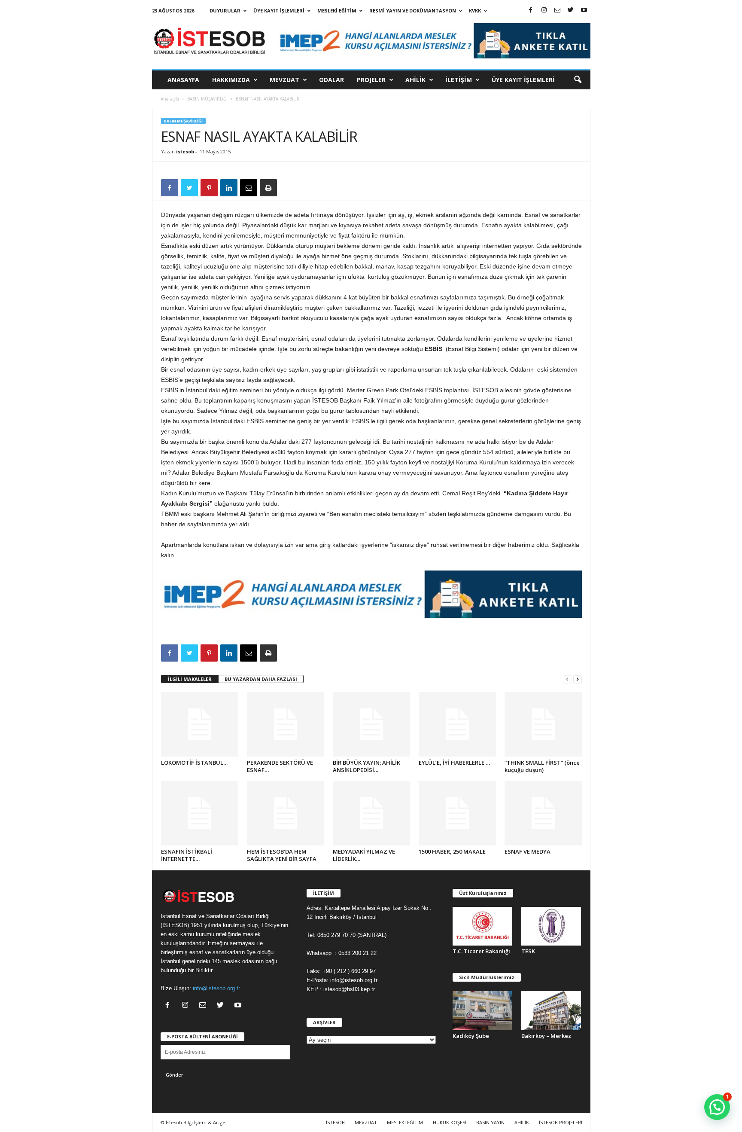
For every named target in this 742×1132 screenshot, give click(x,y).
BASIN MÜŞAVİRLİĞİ (207, 99)
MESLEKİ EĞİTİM (336, 10)
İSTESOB (335, 1122)
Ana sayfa (170, 99)
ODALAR (331, 80)
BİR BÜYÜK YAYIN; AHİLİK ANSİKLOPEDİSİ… (366, 766)
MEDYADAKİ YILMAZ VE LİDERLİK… (364, 855)
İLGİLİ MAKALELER (190, 679)
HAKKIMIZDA (231, 80)
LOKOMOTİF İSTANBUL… (194, 762)
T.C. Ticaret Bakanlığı (481, 951)
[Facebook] (531, 10)
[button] (577, 79)
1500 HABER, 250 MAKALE (452, 851)
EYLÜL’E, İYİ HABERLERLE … (454, 762)
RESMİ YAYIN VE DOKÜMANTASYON (412, 10)
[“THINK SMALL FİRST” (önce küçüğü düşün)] (543, 724)
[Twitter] (571, 10)
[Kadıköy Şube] (483, 1010)
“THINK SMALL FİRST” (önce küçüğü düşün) (542, 766)
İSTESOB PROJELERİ (560, 1122)
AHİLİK (415, 80)
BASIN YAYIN (490, 1122)
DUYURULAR (225, 10)
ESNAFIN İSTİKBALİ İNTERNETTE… (186, 855)
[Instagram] (544, 10)
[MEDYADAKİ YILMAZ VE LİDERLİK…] (371, 813)
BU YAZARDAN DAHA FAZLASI (261, 679)
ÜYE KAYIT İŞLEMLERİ (278, 10)
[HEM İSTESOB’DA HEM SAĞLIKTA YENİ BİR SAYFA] (285, 813)
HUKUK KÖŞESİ (449, 1122)
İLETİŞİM (458, 80)
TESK (528, 951)
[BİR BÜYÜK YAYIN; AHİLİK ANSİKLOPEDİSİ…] (371, 724)
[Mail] (557, 10)
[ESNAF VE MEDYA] (543, 813)
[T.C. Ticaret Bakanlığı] (483, 926)
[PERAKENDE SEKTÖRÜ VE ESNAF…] (285, 724)
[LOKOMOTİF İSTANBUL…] (199, 724)
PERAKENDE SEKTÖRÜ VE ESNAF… (280, 766)
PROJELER (371, 80)
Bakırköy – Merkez (546, 1036)
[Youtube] (584, 10)
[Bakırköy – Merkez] (551, 1010)
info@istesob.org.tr (216, 988)
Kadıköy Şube (471, 1036)
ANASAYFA (183, 80)
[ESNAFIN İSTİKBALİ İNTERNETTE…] (199, 813)
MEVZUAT (284, 80)
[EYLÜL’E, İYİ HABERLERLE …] (457, 724)
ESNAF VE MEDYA (527, 851)
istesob (185, 151)
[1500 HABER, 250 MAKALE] (457, 813)
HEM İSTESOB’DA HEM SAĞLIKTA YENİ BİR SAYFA (281, 855)
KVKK (475, 10)
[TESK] (551, 926)
